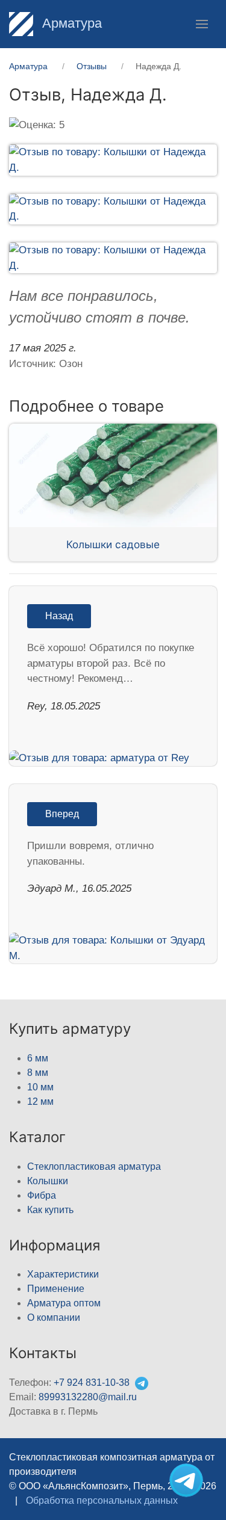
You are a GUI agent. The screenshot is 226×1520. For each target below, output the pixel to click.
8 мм (37, 1072)
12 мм (40, 1101)
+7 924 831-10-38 (92, 1382)
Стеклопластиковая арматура (94, 1166)
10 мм (40, 1087)
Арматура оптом (64, 1303)
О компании (53, 1317)
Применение (55, 1289)
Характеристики (63, 1274)
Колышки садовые (113, 544)
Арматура (70, 23)
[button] (202, 24)
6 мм (37, 1058)
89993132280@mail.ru (88, 1397)
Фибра (41, 1195)
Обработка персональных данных (102, 1500)
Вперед (62, 814)
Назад (59, 616)
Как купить (50, 1210)
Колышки (47, 1181)
